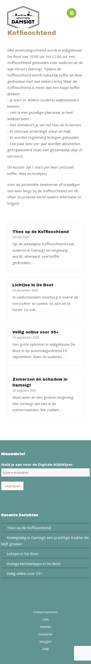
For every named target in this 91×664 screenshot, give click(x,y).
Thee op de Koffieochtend (40, 232)
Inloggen (45, 642)
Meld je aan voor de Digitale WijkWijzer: (37, 464)
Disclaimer (45, 634)
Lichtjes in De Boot (32, 285)
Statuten (45, 627)
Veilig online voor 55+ (35, 332)
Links (45, 619)
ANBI (45, 649)
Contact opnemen (45, 612)
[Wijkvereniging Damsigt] (26, 18)
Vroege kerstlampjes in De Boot (34, 563)
